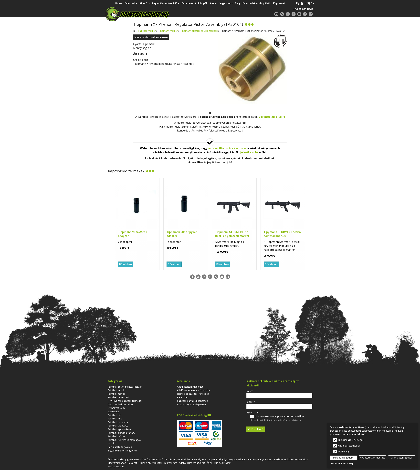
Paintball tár (114, 415)
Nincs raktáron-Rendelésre (151, 37)
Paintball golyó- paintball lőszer (125, 386)
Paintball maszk (116, 390)
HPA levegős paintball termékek (125, 400)
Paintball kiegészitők (119, 397)
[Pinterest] (210, 276)
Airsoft (111, 443)
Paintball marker (116, 393)
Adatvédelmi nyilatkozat (289, 420)
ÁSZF (209, 462)
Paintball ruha (115, 418)
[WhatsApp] (216, 276)
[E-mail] (276, 14)
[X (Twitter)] (293, 14)
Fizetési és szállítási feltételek (193, 393)
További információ (340, 463)
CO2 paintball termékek (120, 404)
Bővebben (125, 264)
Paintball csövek (116, 436)
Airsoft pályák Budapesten (191, 404)
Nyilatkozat (253, 412)
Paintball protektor (118, 422)
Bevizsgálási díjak (271, 117)
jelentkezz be (249, 152)
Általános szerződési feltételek (193, 390)
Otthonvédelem (116, 407)
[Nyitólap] (160, 14)
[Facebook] (287, 14)
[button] (310, 3)
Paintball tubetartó (118, 425)
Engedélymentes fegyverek (122, 450)
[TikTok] (310, 14)
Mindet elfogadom (343, 457)
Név (249, 391)
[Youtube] (299, 14)
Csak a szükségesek (401, 457)
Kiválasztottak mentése (372, 457)
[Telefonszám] (282, 14)
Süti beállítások (222, 462)
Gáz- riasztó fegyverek (120, 446)
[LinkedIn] (204, 276)
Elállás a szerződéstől (150, 462)
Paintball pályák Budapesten (192, 400)
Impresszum (170, 462)
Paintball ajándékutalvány (121, 432)
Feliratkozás (257, 429)
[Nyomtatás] (227, 276)
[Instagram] (305, 14)
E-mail (250, 401)
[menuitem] (310, 3)
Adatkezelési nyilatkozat (190, 386)
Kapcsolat (182, 397)
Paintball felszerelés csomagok (124, 439)
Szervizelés (113, 411)
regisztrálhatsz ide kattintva (227, 148)
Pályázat (132, 462)
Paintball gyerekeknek (119, 429)
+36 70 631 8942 (303, 9)
